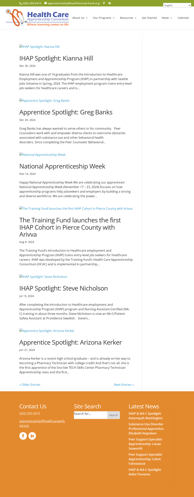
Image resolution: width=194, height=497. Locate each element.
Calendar (183, 18)
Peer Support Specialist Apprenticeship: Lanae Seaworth (145, 444)
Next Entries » (124, 385)
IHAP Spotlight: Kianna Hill (56, 58)
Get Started (149, 18)
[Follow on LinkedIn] (32, 436)
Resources (126, 18)
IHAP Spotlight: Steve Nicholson (63, 288)
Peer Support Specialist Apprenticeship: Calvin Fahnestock (145, 459)
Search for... (82, 414)
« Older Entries (29, 385)
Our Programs (102, 18)
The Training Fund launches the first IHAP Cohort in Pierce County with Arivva (70, 227)
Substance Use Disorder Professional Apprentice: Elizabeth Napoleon (146, 428)
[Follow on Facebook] (23, 436)
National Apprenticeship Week (62, 166)
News (165, 18)
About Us (78, 18)
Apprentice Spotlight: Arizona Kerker (70, 342)
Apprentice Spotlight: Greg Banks (65, 112)
